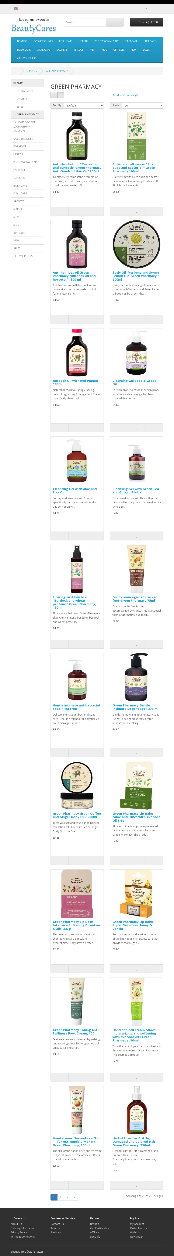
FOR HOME (65, 41)
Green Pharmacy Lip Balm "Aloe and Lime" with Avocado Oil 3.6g (136, 817)
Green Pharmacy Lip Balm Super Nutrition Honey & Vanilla (132, 925)
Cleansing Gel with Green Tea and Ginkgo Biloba (135, 490)
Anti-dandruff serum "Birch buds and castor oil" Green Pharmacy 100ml (134, 167)
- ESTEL (18, 106)
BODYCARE (24, 49)
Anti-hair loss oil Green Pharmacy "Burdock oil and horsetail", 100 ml (74, 275)
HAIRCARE (150, 41)
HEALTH (83, 41)
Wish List (135, 1232)
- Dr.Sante (20, 99)
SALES (146, 49)
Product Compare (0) (125, 95)
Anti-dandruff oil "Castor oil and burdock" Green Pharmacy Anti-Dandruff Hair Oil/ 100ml (77, 167)
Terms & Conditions (23, 1236)
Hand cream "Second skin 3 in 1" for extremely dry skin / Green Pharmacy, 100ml (76, 1141)
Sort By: (57, 105)
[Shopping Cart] (155, 8)
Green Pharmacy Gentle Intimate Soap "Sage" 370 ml (135, 707)
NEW (133, 49)
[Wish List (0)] (150, 8)
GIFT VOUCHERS (26, 58)
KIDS (104, 49)
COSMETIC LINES (43, 41)
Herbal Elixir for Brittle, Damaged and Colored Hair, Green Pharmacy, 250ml (134, 1141)
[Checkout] (160, 8)
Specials (95, 1236)
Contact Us (57, 1224)
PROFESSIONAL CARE (106, 41)
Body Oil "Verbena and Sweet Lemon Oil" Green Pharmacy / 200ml (135, 275)
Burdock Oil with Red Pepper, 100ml (76, 382)
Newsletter (136, 1236)
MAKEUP (79, 49)
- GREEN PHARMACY (26, 114)
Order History (138, 1228)
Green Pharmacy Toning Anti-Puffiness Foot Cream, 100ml (76, 1032)
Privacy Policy (19, 1232)
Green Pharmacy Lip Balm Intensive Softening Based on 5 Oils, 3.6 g (76, 925)
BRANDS (22, 41)
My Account (137, 1224)
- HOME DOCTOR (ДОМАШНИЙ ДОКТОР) (24, 126)
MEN (92, 49)
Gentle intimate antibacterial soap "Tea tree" (76, 707)
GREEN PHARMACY (57, 71)
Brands (94, 1224)
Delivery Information (23, 1228)
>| (75, 1197)
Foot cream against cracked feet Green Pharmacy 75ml (134, 599)
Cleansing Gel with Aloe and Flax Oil (75, 490)
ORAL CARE (43, 49)
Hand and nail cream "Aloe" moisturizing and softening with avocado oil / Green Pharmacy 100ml (134, 1035)
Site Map (56, 1232)
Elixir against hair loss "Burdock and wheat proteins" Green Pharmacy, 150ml (74, 602)
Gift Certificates (99, 1228)
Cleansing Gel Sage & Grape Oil (134, 382)
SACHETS (62, 49)
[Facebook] (132, 8)
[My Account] (144, 8)
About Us (16, 1224)
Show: (115, 105)
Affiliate (94, 1232)
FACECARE (131, 41)
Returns (55, 1228)
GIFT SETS (119, 49)
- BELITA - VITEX (23, 91)
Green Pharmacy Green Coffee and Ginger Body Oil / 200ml (77, 815)
